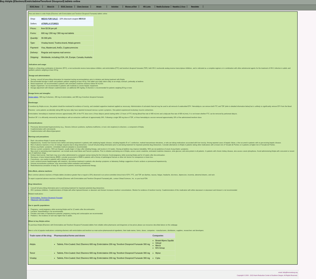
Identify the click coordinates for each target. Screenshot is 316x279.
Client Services (83, 7)
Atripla (98, 7)
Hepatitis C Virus (179, 7)
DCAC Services (66, 7)
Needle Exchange (163, 7)
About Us (50, 7)
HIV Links (147, 7)
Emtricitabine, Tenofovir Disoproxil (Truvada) (46, 198)
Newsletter (195, 7)
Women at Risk (131, 7)
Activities (114, 7)
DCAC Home (34, 7)
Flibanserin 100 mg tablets (40, 200)
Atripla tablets (33, 97)
